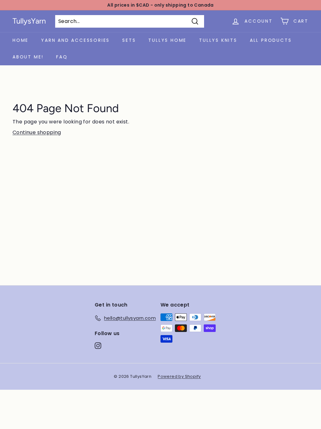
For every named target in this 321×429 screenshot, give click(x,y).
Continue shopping (37, 132)
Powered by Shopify (179, 376)
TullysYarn (29, 21)
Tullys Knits (218, 40)
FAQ (61, 57)
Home (21, 40)
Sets (129, 40)
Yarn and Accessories (75, 40)
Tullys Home (167, 40)
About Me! (28, 57)
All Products (271, 40)
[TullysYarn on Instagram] (98, 345)
